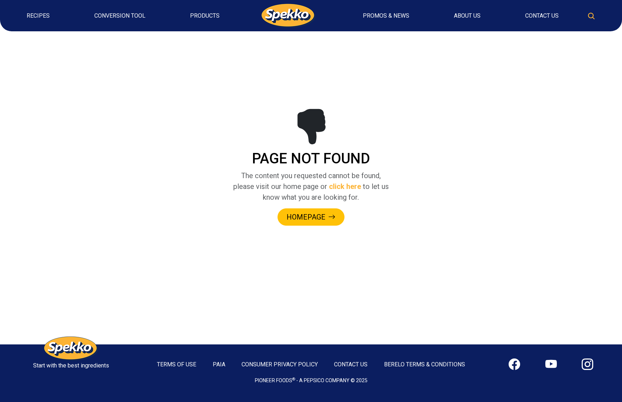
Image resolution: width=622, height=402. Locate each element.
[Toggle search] (591, 16)
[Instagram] (587, 364)
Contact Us (542, 15)
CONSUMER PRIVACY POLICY (280, 364)
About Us (467, 15)
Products (205, 15)
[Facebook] (514, 364)
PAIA (219, 364)
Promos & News (386, 15)
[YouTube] (551, 364)
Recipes (38, 15)
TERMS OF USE (176, 364)
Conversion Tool (119, 15)
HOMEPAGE (306, 217)
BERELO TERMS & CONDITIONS (424, 364)
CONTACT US (351, 364)
